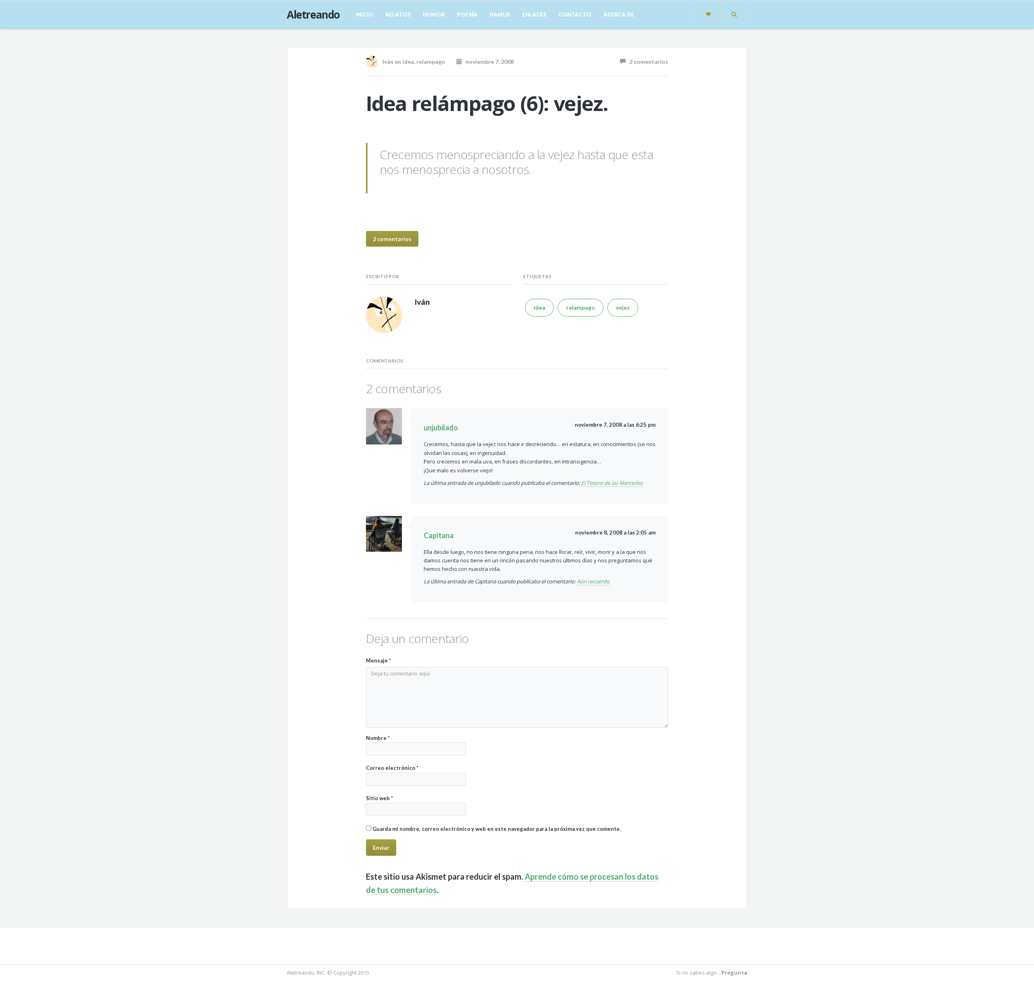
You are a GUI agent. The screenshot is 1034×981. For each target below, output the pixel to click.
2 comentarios (647, 61)
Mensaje (378, 660)
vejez (623, 307)
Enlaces (534, 14)
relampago (430, 61)
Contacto (575, 14)
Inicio (364, 14)
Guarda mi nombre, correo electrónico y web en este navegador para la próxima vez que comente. (496, 829)
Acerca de (618, 14)
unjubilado (441, 427)
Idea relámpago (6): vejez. (487, 103)
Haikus (500, 14)
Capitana (439, 535)
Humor (434, 14)
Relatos (398, 14)
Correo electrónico (392, 768)
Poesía (467, 14)
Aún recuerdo (593, 581)
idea (408, 61)
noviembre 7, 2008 (488, 61)
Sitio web (379, 798)
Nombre (378, 738)
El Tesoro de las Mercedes (612, 482)
